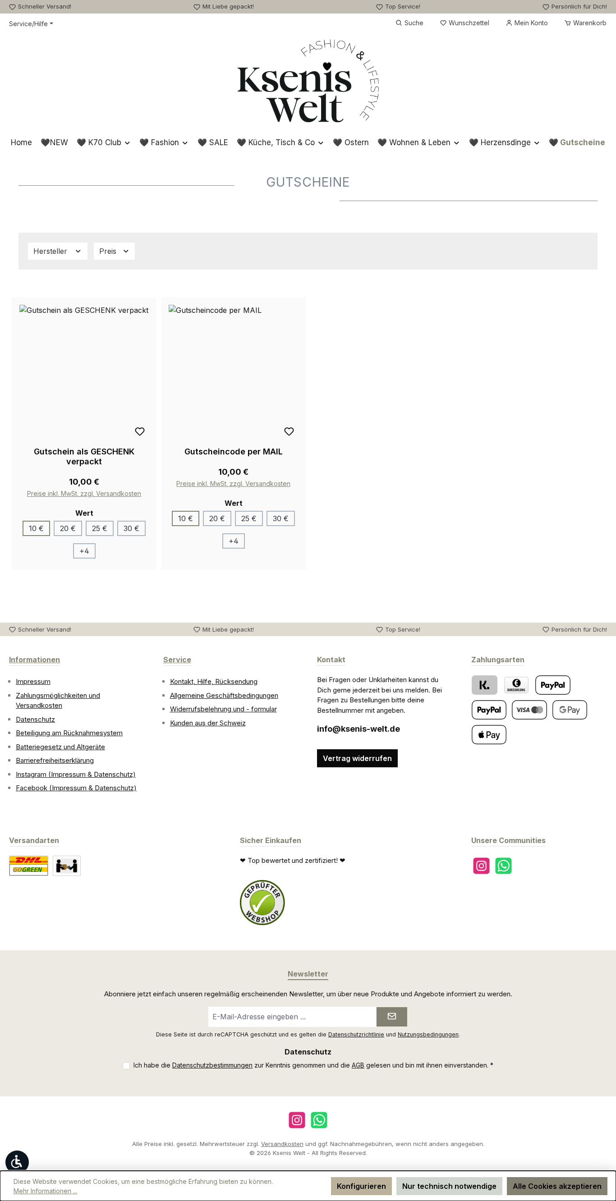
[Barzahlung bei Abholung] (516, 685)
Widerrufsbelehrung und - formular (223, 709)
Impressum (33, 681)
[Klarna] (484, 685)
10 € (36, 528)
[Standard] (28, 866)
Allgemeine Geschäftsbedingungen (224, 695)
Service (177, 659)
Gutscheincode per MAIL (233, 451)
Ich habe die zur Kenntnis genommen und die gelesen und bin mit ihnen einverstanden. (313, 1065)
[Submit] (392, 1017)
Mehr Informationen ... (45, 1191)
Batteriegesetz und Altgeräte (60, 747)
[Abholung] (67, 866)
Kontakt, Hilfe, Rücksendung (213, 681)
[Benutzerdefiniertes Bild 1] (262, 902)
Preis (109, 251)
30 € (131, 528)
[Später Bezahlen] (489, 710)
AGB (358, 1065)
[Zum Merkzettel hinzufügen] (140, 431)
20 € (68, 528)
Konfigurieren (361, 1186)
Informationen (34, 659)
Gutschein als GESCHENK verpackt (84, 456)
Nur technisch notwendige (449, 1186)
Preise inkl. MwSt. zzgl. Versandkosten (84, 493)
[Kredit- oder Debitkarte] (529, 710)
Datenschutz (35, 719)
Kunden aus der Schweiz (208, 723)
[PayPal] (553, 685)
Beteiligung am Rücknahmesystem (69, 733)
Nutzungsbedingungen (428, 1034)
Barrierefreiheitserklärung (55, 760)
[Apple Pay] (489, 734)
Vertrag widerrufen (357, 758)
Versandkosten (282, 1143)
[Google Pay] (570, 710)
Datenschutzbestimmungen (212, 1065)
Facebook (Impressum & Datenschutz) (76, 788)
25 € (99, 528)
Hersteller (51, 251)
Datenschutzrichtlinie (356, 1034)
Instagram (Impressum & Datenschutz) (76, 774)
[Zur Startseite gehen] (308, 80)
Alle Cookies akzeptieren (557, 1186)
